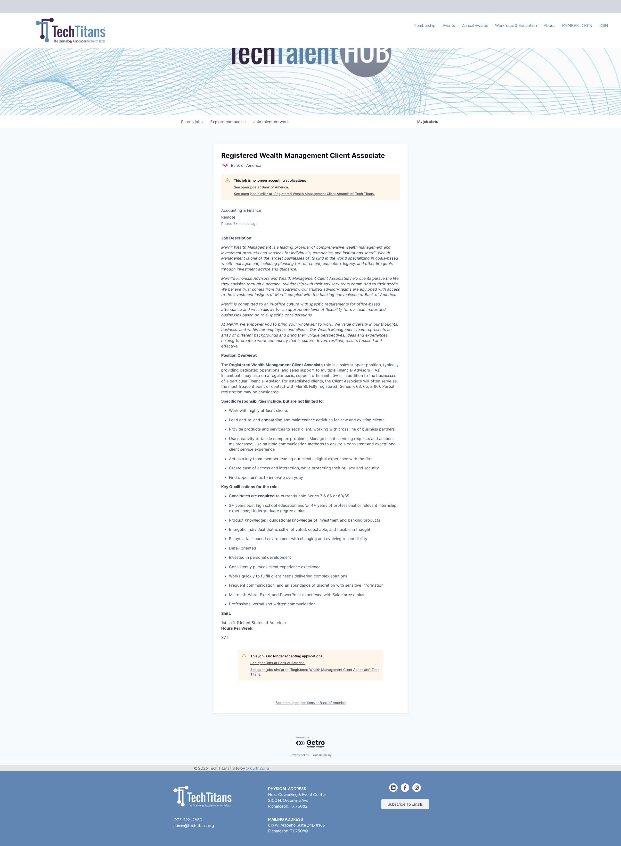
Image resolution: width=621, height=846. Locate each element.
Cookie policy (322, 755)
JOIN (603, 25)
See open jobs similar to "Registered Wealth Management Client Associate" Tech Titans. (304, 194)
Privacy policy (299, 755)
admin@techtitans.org (193, 825)
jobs (192, 121)
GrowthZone (257, 768)
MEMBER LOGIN (577, 25)
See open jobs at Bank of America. (261, 187)
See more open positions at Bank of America (311, 703)
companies (227, 121)
